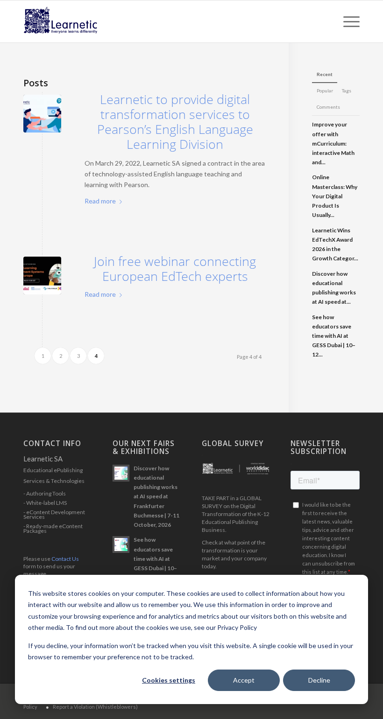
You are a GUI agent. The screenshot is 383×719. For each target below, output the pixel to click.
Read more (100, 201)
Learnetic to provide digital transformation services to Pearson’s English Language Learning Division (175, 122)
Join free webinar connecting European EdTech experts (175, 269)
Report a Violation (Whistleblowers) (95, 707)
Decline (319, 680)
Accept (244, 680)
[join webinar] (42, 275)
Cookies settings (168, 680)
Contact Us (65, 558)
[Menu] (347, 21)
